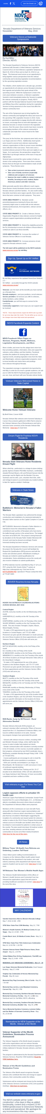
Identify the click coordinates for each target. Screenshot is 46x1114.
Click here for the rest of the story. (15, 834)
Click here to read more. (18, 1086)
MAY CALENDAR (23, 910)
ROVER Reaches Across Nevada (23, 582)
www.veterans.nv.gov (10, 285)
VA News (23, 842)
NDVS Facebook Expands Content (23, 323)
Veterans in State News (23, 490)
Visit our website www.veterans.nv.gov (23, 1094)
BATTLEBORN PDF (10, 572)
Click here (14, 428)
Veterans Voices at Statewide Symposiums (23, 38)
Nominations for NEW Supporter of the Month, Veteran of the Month (23, 1023)
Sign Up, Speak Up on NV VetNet (23, 258)
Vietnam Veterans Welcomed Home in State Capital (23, 382)
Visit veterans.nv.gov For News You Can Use (23, 785)
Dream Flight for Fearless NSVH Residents (23, 437)
